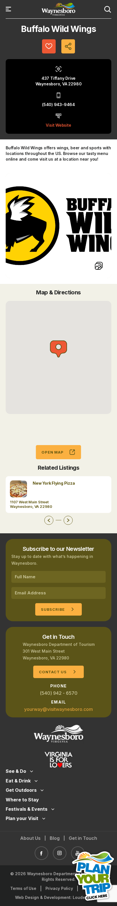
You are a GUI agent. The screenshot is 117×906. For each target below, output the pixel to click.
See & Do (16, 771)
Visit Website (58, 125)
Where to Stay (22, 800)
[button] (58, 349)
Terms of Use (23, 888)
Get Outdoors (21, 790)
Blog (55, 838)
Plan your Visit (22, 818)
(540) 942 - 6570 (59, 693)
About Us (30, 838)
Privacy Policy (59, 888)
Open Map (52, 452)
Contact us (53, 672)
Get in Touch (83, 838)
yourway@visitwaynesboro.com (58, 709)
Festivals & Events (26, 809)
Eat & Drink (18, 781)
